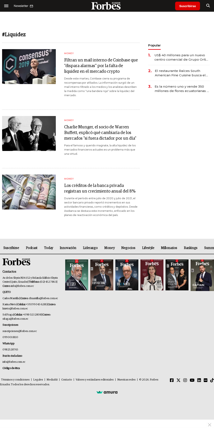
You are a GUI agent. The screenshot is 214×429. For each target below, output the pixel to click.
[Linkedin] (199, 380)
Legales (38, 379)
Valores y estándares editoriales (95, 379)
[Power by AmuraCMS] (107, 392)
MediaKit (52, 379)
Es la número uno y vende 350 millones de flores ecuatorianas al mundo (182, 88)
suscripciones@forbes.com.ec (20, 331)
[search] (208, 6)
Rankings (190, 248)
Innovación (68, 248)
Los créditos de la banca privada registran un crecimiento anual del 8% (99, 188)
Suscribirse (187, 6)
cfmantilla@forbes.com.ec (43, 298)
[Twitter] (178, 380)
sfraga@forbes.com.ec (15, 319)
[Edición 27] (177, 275)
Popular (154, 45)
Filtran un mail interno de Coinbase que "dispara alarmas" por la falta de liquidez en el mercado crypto (101, 66)
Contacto (66, 379)
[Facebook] (172, 380)
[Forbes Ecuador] (107, 5)
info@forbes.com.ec (22, 286)
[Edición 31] (76, 275)
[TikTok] (212, 380)
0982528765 (10, 349)
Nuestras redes (126, 379)
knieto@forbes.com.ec (15, 308)
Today (48, 248)
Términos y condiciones (15, 379)
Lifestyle (148, 248)
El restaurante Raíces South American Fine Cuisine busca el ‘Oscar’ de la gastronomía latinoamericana (180, 73)
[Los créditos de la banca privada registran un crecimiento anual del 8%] (29, 192)
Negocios (128, 248)
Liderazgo (90, 248)
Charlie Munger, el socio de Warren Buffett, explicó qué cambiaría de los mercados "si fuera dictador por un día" (100, 132)
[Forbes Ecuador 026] (202, 275)
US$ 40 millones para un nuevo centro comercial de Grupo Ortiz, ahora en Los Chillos (181, 57)
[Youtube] (192, 380)
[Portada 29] (126, 275)
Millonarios (169, 248)
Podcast (31, 248)
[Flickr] (206, 380)
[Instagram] (185, 380)
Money (109, 248)
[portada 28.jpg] (151, 275)
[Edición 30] (101, 275)
